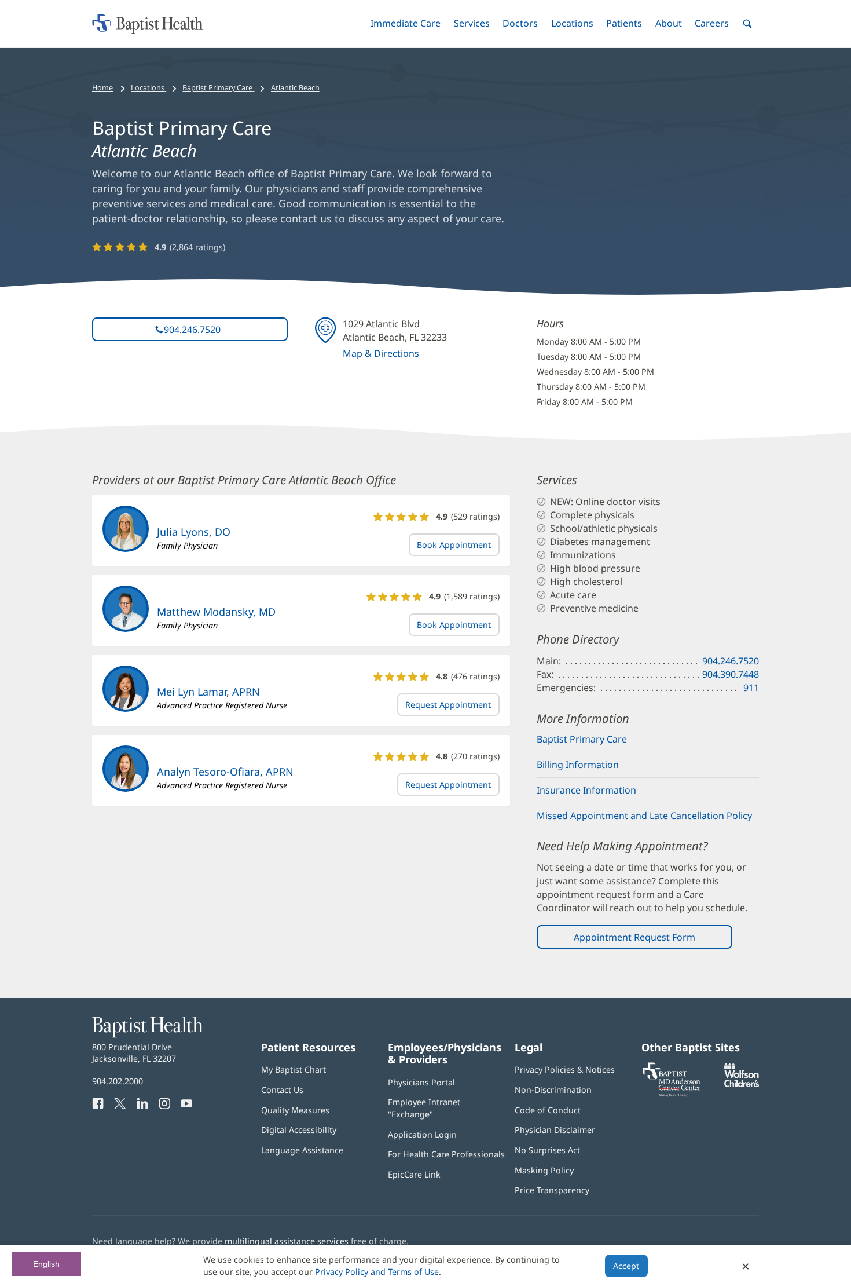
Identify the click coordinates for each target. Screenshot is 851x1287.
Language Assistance (302, 1150)
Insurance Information (586, 790)
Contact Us (282, 1089)
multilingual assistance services (287, 1240)
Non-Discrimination (553, 1089)
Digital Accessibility (298, 1129)
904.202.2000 (117, 1081)
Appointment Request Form (634, 937)
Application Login (422, 1134)
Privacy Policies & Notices (565, 1069)
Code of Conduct (548, 1110)
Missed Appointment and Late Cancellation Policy (644, 815)
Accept (626, 1265)
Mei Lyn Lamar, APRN (208, 692)
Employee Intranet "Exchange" (424, 1107)
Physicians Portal (421, 1082)
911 (751, 687)
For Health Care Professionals (446, 1154)
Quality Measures (295, 1110)
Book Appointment (454, 544)
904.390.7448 (730, 674)
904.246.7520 (192, 329)
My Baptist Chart (293, 1069)
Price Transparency (552, 1189)
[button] (405, 23)
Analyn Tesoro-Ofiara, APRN (225, 771)
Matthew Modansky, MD (216, 612)
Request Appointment (448, 704)
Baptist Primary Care (582, 739)
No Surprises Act (547, 1150)
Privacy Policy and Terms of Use (377, 1271)
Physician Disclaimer (555, 1129)
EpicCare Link (414, 1174)
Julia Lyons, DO (193, 532)
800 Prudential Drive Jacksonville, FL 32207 (134, 1052)
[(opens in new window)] (741, 1083)
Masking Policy (544, 1170)
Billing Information (578, 764)
